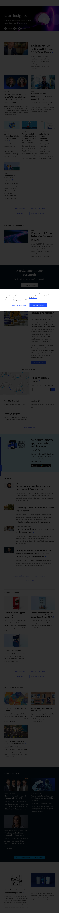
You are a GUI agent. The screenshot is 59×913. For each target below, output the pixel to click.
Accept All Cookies (38, 305)
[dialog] (29, 300)
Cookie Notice (33, 297)
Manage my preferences (19, 305)
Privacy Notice (17, 300)
